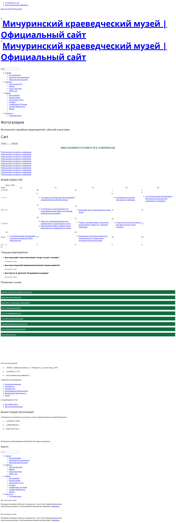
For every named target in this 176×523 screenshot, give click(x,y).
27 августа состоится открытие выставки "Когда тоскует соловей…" (128, 224)
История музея (15, 75)
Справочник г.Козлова (18, 104)
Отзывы (12, 102)
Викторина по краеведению (11, 297)
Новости (8, 82)
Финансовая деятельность (15, 393)
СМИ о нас (13, 91)
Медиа (7, 93)
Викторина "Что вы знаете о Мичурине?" (16, 303)
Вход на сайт (6, 9)
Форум (11, 109)
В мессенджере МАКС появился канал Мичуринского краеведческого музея (56, 227)
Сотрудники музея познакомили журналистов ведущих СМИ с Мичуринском (23, 238)
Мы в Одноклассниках (14, 406)
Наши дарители (15, 88)
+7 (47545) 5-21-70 (12, 3)
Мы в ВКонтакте (11, 404)
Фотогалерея (14, 95)
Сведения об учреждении (19, 77)
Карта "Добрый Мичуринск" (11, 308)
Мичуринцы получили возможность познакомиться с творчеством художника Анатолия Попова (93, 238)
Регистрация (17, 9)
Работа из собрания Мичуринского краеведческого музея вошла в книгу (56, 222)
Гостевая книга (15, 115)
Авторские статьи (16, 100)
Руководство (10, 389)
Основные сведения (13, 384)
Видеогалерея (14, 97)
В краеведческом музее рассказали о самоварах (125, 198)
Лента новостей (15, 84)
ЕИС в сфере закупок (9, 335)
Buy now (14, 143)
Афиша (11, 86)
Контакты (9, 113)
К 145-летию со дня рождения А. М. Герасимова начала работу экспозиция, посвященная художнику (57, 211)
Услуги (7, 395)
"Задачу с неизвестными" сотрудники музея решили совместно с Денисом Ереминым (94, 224)
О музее (8, 73)
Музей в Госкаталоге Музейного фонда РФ (17, 292)
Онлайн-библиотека (17, 106)
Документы (9, 386)
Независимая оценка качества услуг (15, 324)
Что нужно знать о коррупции (12, 319)
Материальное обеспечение (16, 391)
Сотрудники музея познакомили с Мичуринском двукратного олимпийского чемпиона (159, 198)
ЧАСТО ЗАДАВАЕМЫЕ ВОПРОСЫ (11, 313)
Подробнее (55, 506)
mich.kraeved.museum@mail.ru (16, 5)
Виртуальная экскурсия (18, 79)
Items (4, 143)
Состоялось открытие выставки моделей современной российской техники (57, 198)
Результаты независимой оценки (13, 329)
